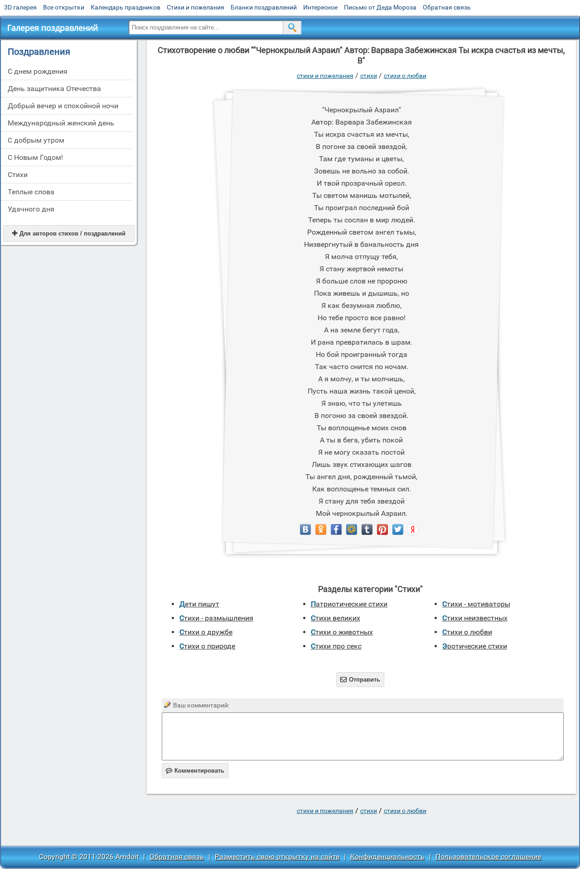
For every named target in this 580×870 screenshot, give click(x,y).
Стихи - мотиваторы (476, 604)
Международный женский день (61, 123)
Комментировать (195, 770)
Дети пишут (199, 604)
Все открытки (63, 7)
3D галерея (20, 7)
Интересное (320, 7)
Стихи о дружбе (205, 632)
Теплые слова (31, 191)
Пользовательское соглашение (488, 856)
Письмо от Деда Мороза (380, 7)
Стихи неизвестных (475, 618)
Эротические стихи (474, 646)
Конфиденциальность (387, 856)
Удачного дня (31, 209)
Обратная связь (447, 7)
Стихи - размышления (216, 618)
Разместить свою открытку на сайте (277, 856)
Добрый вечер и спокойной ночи (63, 105)
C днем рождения (38, 71)
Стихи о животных (342, 632)
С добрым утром (36, 140)
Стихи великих (335, 618)
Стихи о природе (207, 646)
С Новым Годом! (35, 157)
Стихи (18, 174)
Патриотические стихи (349, 604)
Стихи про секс (336, 646)
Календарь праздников (125, 7)
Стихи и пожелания (195, 7)
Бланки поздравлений (264, 7)
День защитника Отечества (54, 88)
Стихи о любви (405, 75)
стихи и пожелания (325, 75)
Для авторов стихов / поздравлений (69, 233)
